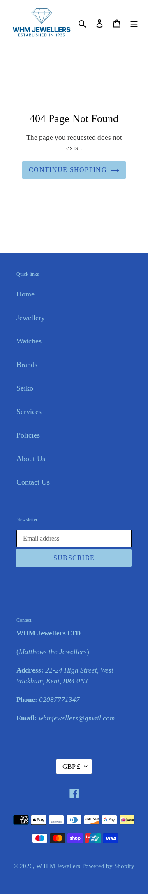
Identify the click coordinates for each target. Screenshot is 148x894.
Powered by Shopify (108, 866)
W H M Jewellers (58, 866)
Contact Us (33, 482)
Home (25, 294)
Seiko (24, 388)
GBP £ (71, 766)
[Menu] (134, 23)
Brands (26, 364)
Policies (28, 435)
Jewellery (30, 317)
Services (29, 411)
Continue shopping (68, 169)
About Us (30, 458)
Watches (29, 341)
